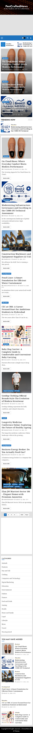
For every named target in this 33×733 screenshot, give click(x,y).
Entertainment (7, 590)
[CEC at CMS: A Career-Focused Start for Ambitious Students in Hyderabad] (16, 302)
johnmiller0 (6, 455)
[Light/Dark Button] (24, 38)
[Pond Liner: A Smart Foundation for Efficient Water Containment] (16, 273)
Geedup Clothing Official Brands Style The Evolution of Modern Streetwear (15, 398)
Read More (6, 178)
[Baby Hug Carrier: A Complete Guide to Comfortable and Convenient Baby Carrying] (16, 336)
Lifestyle (6, 344)
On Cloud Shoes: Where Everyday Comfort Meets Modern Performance (14, 64)
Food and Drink (7, 601)
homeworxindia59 (8, 499)
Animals (4, 563)
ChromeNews (26, 729)
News (4, 624)
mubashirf (6, 404)
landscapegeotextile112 (10, 286)
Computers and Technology (11, 578)
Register (30, 38)
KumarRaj (6, 315)
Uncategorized (6, 273)
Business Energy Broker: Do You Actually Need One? (16, 450)
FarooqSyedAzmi (7, 430)
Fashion (4, 594)
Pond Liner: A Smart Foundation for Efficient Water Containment (14, 280)
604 (22, 515)
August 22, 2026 (19, 69)
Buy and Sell (7, 484)
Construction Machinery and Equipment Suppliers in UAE (16, 255)
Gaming (4, 605)
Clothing (4, 575)
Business (5, 58)
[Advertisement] (16, 25)
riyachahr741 (7, 360)
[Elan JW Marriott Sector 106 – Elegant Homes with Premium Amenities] (16, 478)
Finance (21, 484)
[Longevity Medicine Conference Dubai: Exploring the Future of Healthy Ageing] (16, 418)
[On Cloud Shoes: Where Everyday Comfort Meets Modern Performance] (16, 148)
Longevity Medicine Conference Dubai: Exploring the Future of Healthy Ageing (16, 425)
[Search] (27, 38)
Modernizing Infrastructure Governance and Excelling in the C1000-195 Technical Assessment (15, 108)
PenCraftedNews (16, 6)
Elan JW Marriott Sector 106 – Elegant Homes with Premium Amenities (16, 494)
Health (4, 418)
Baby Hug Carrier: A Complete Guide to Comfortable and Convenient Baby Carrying (16, 353)
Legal (4, 617)
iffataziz (6, 115)
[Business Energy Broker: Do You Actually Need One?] (16, 445)
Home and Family (8, 486)
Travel (4, 628)
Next (26, 515)
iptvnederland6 (8, 69)
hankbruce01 (7, 259)
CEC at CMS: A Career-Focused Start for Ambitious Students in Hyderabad (16, 309)
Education (5, 102)
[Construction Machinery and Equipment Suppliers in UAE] (16, 240)
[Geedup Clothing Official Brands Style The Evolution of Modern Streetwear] (16, 382)
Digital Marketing (8, 391)
